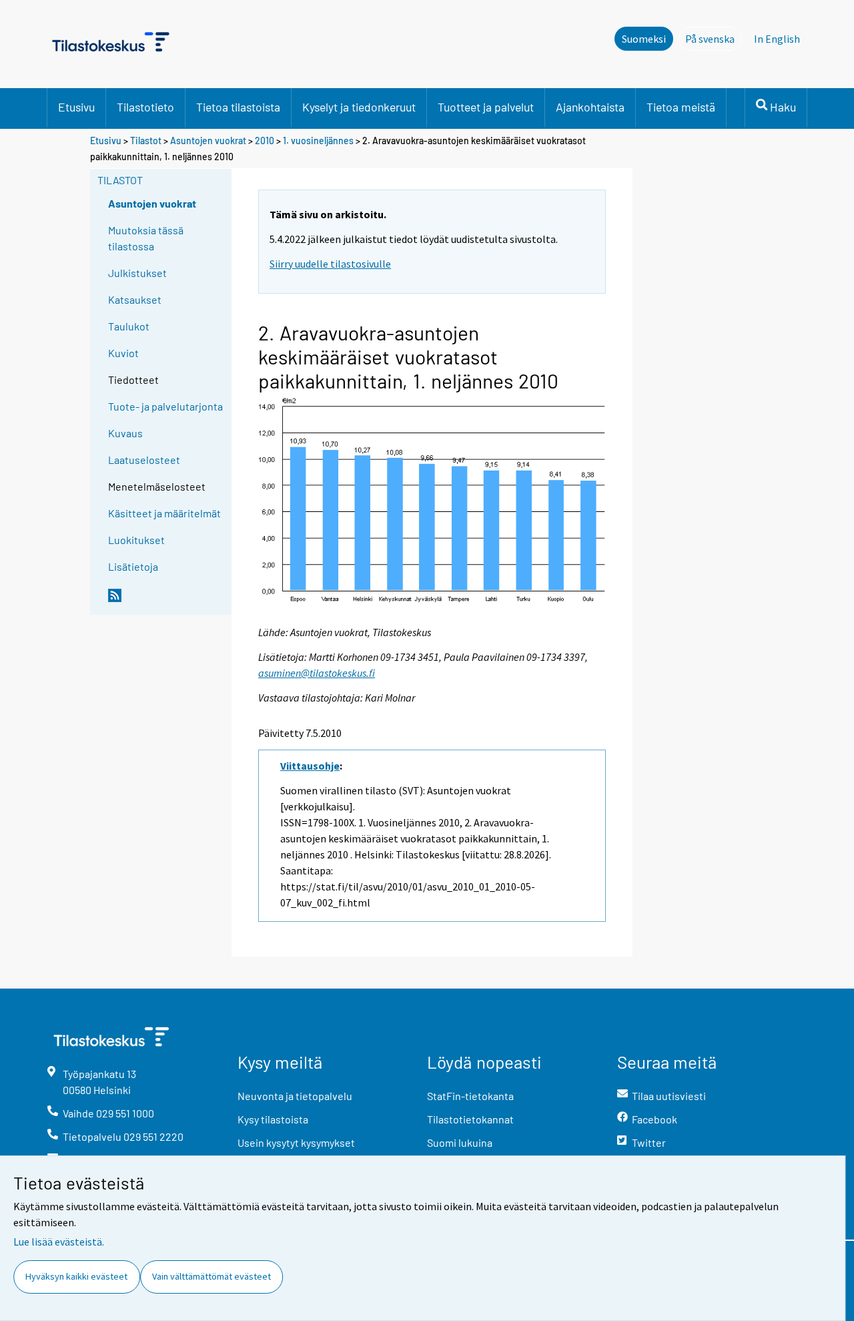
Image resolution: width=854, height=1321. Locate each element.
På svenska (713, 38)
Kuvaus (125, 433)
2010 (264, 140)
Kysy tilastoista (273, 1119)
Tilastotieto (145, 106)
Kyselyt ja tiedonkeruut (359, 106)
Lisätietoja (133, 566)
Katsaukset (134, 299)
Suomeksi (644, 38)
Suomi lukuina (459, 1142)
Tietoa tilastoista (238, 106)
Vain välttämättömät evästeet (211, 1276)
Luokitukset (136, 539)
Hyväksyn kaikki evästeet (76, 1276)
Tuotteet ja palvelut (486, 106)
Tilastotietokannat (470, 1119)
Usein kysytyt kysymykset (296, 1142)
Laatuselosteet (144, 459)
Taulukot (128, 326)
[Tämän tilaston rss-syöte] (167, 601)
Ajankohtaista (590, 106)
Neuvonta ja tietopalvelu (295, 1095)
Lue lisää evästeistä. (58, 1241)
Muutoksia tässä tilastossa (145, 238)
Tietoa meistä (681, 106)
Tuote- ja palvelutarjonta (165, 406)
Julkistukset (137, 272)
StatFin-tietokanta (470, 1095)
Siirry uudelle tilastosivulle (330, 263)
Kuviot (123, 352)
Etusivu (76, 106)
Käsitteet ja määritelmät (164, 513)
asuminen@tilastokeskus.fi (316, 673)
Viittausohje (310, 765)
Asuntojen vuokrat (208, 140)
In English (777, 38)
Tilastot (145, 140)
